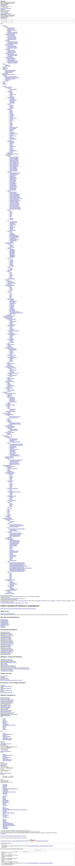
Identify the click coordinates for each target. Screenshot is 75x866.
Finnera (11, 106)
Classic (11, 93)
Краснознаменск (6, 802)
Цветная (11, 151)
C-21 (11, 294)
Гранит (11, 558)
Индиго (26, 600)
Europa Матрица (13, 181)
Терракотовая (12, 146)
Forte (11, 216)
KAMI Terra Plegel (11, 278)
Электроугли (5, 828)
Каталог (4, 25)
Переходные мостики (12, 37)
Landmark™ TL (13, 238)
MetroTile (9, 248)
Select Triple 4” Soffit (14, 417)
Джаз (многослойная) (14, 205)
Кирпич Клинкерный (14, 551)
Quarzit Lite (12, 129)
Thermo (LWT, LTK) (14, 462)
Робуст (11, 245)
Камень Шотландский (14, 543)
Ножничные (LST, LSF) (14, 464)
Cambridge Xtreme (13, 222)
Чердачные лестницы (12, 52)
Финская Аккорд (13, 193)
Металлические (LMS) (14, 463)
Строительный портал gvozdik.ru (41, 840)
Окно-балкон (12, 453)
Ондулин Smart (11, 281)
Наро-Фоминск (6, 808)
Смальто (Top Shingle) (14, 158)
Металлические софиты (12, 46)
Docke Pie (9, 171)
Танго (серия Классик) (14, 199)
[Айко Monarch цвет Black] (6, 637)
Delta (11, 479)
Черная (11, 148)
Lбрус (11, 587)
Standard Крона (13, 179)
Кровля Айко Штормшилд (5, 711)
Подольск (5, 811)
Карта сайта (2, 833)
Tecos (9, 418)
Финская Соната (13, 191)
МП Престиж (12, 398)
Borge (11, 320)
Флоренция (12, 247)
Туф (10, 548)
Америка (53, 600)
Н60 (10, 296)
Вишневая (12, 149)
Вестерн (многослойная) (15, 206)
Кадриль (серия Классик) (15, 197)
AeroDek (9, 243)
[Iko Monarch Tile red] (4, 624)
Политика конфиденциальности (6, 835)
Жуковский (5, 792)
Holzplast (9, 421)
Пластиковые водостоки (12, 42)
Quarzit (11, 124)
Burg (11, 575)
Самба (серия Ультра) (14, 201)
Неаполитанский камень (15, 541)
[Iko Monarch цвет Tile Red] (6, 639)
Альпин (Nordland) (13, 169)
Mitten (9, 415)
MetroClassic (12, 252)
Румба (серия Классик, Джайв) (16, 198)
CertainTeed (10, 231)
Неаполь (11, 547)
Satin (11, 136)
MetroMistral (12, 256)
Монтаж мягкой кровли (10, 71)
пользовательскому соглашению (46, 845)
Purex (11, 126)
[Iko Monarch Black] (4, 620)
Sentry (11, 522)
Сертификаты (8, 79)
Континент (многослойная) (15, 207)
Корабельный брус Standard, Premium (17, 528)
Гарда (11, 90)
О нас (4, 63)
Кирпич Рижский (13, 545)
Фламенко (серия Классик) (15, 200)
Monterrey (12, 105)
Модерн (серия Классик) (15, 196)
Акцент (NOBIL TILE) (14, 163)
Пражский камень (13, 544)
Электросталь (5, 827)
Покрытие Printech (13, 430)
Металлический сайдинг (12, 60)
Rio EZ (11, 275)
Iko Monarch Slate (3, 621)
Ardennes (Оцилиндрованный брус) (17, 525)
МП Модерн (12, 400)
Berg (11, 574)
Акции (4, 81)
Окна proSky (12, 451)
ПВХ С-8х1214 (13, 313)
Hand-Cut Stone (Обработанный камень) (18, 563)
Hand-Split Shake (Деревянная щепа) (17, 569)
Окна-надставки (13, 452)
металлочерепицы (7, 680)
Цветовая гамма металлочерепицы (12, 77)
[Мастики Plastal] (4, 664)
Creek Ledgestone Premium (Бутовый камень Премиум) (21, 568)
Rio (10, 273)
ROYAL (11, 262)
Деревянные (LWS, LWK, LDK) (16, 459)
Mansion (11, 219)
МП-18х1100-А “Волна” (14, 311)
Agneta (11, 125)
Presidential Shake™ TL (14, 239)
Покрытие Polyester (14, 429)
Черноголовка (5, 822)
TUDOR (11, 259)
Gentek (9, 433)
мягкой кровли (15, 680)
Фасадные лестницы (12, 39)
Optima (11, 323)
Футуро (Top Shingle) (14, 159)
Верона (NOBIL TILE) (14, 162)
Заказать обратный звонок (5, 8)
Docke (9, 408)
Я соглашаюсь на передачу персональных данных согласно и (28, 845)
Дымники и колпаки (12, 51)
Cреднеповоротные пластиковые (16, 445)
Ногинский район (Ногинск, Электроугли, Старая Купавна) (15, 809)
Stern (11, 573)
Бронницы (5, 787)
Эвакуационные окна (14, 454)
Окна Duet (12, 448)
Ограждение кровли (12, 36)
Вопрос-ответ (8, 66)
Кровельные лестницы (12, 38)
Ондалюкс (10, 280)
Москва (4, 807)
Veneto (11, 274)
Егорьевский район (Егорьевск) (9, 791)
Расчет (1, 679)
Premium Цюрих (13, 189)
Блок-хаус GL (12, 582)
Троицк (4, 820)
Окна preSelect (13, 450)
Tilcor (9, 258)
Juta (10, 474)
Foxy (11, 215)
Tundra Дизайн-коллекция (15, 535)
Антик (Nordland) (13, 167)
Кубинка (4, 803)
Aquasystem (10, 434)
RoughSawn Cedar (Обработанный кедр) (18, 570)
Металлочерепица (11, 27)
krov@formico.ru (3, 5)
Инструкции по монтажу (10, 78)
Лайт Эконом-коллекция (15, 536)
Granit (11, 131)
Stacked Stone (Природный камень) (17, 564)
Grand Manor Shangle (14, 237)
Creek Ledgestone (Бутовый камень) (17, 566)
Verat (8, 406)
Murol (9, 405)
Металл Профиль (11, 97)
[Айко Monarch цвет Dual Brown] (7, 643)
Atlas (11, 120)
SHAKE (11, 261)
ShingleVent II (10, 471)
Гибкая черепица (11, 28)
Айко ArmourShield (4, 709)
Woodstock (12, 588)
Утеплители (10, 56)
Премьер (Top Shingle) (14, 160)
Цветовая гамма (11, 141)
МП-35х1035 (12, 309)
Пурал (11, 110)
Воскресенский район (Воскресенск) (10, 788)
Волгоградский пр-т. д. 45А (6, 743)
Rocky (11, 214)
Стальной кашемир (14, 133)
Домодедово (5, 790)
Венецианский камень (14, 542)
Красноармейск (6, 800)
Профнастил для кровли (12, 32)
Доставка (5, 67)
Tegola (9, 155)
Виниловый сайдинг (12, 58)
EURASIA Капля (13, 174)
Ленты (9, 502)
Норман (11, 113)
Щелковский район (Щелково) (9, 825)
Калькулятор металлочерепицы (9, 74)
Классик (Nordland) (14, 166)
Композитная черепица (12, 29)
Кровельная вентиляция (12, 54)
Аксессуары (7, 49)
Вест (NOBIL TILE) (14, 164)
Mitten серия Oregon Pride (17, 596)
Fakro (9, 443)
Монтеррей (12, 98)
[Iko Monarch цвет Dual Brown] (6, 652)
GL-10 (11, 288)
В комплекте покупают (31, 608)
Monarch (11, 227)
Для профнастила (11, 339)
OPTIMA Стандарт (13, 438)
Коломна (4, 798)
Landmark (12, 233)
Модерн (11, 92)
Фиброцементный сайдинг (13, 61)
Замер (4, 82)
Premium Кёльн (13, 188)
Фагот (11, 559)
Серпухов (5, 816)
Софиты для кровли (9, 44)
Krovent (9, 470)
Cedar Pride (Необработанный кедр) (17, 571)
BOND (11, 263)
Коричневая (12, 142)
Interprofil (9, 314)
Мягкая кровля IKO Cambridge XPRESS (12, 598)
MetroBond (12, 249)
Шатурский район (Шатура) (8, 824)
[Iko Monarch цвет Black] (5, 633)
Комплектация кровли (9, 53)
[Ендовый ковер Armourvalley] (6, 660)
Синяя (11, 147)
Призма (11, 118)
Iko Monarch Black (4, 619)
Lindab (9, 403)
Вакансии (7, 64)
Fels (10, 577)
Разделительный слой (12, 500)
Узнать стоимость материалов (7, 864)
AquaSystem (10, 428)
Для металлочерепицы (12, 348)
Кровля (6, 26)
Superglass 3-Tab (13, 224)
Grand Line (10, 91)
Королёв (4, 799)
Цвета (11, 608)
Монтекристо (12, 100)
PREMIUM (12, 440)
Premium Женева (13, 183)
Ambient (11, 218)
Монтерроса (12, 101)
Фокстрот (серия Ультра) (15, 202)
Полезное (5, 75)
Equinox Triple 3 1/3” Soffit (15, 416)
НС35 (11, 295)
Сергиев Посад (6, 814)
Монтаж (4, 69)
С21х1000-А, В (13, 303)
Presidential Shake (13, 240)
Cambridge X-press (13, 221)
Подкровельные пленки (12, 55)
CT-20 (11, 232)
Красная (11, 143)
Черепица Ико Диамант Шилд (6, 702)
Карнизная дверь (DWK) (15, 461)
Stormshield (12, 223)
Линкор (9, 412)
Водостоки (7, 40)
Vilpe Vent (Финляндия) (12, 468)
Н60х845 (11, 307)
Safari (11, 122)
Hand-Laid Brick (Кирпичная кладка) (17, 562)
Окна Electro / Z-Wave (14, 449)
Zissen (11, 277)
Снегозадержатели (11, 35)
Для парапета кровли (12, 355)
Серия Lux (12, 410)
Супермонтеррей (13, 89)
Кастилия (22, 600)
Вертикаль (12, 584)
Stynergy (9, 88)
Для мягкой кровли (11, 325)
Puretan (11, 116)
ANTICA (11, 260)
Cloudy (11, 123)
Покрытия (10, 109)
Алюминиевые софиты (12, 47)
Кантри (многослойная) (14, 204)
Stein (11, 576)
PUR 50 (11, 130)
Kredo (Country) (13, 94)
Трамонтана (12, 102)
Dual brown (2, 626)
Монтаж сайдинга (8, 72)
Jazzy (11, 213)
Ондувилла (10, 284)
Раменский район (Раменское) (9, 812)
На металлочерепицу (12, 319)
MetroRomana (12, 255)
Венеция (11, 549)
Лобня (4, 804)
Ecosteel (11, 134)
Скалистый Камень (14, 552)
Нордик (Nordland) (13, 168)
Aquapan (11, 257)
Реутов (4, 813)
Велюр (11, 112)
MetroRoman (12, 250)
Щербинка (5, 826)
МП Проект (12, 399)
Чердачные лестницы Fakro (5, 688)
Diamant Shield (13, 230)
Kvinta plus (12, 96)
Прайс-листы (5, 68)
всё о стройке (17, 837)
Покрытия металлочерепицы (11, 76)
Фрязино (4, 821)
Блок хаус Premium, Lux (14, 530)
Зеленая (11, 145)
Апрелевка (5, 784)
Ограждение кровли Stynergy (6, 686)
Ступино (4, 819)
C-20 (11, 293)
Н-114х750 (12, 305)
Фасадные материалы (9, 57)
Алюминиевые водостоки (13, 43)
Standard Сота (12, 176)
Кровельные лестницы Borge (6, 690)
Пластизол (12, 119)
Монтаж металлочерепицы (10, 70)
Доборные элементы (22, 608)
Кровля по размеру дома (12, 33)
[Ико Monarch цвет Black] (5, 647)
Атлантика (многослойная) (15, 208)
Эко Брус (11, 581)
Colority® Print (13, 135)
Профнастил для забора (12, 62)
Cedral (9, 591)
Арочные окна (13, 446)
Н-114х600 (12, 306)
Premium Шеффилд (13, 185)
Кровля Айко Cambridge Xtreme (6, 700)
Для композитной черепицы (13, 330)
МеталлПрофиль (13, 321)
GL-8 (11, 287)
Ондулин (9, 31)
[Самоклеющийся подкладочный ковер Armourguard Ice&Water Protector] (15, 668)
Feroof (9, 271)
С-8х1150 (12, 299)
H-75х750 (12, 304)
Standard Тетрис (13, 177)
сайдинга (20, 680)
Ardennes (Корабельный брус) (16, 524)
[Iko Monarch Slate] (4, 622)
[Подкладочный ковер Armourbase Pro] (8, 666)
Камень (11, 553)
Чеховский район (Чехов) (8, 823)
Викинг (11, 111)
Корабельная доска (13, 583)
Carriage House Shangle (14, 236)
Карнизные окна (13, 447)
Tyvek (11, 475)
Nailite (9, 561)
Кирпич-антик (13, 556)
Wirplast (9, 467)
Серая (11, 144)
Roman (11, 269)
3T (10, 217)
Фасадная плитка (13, 555)
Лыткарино (5, 805)
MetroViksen (12, 253)
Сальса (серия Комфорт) (14, 195)
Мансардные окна (11, 50)
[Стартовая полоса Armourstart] (6, 670)
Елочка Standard (13, 529)
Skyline (11, 225)
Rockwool (9, 517)
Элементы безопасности (10, 34)
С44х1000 (12, 308)
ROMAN (11, 265)
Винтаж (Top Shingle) (14, 156)
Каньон (11, 557)
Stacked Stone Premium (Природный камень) (18, 565)
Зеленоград (5, 793)
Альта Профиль (11, 539)
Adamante (12, 107)
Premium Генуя (13, 184)
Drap (11, 140)
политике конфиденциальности (32, 845)
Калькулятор (10, 152)
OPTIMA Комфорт (13, 439)
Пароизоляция (10, 481)
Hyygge (11, 108)
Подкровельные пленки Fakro (6, 692)
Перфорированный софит (15, 422)
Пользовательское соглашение (20, 835)
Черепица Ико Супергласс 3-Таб (6, 713)
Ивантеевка (5, 795)
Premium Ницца (13, 186)
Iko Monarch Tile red (4, 623)
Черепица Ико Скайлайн (5, 707)
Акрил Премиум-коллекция (15, 534)
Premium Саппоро (13, 187)
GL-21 (11, 290)
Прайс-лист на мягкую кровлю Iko (7, 613)
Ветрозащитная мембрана (13, 488)
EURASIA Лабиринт (14, 173)
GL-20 (11, 289)
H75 (10, 297)
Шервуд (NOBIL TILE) (14, 165)
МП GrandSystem (13, 401)
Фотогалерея (15, 608)
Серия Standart (13, 409)
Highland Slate (12, 234)
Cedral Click (10, 592)
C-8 (10, 292)
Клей (9, 507)
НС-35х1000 (12, 310)
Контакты (5, 84)
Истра (4, 797)
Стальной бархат (13, 117)
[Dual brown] (3, 627)
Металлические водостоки (13, 41)
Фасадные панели (11, 59)
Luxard (9, 267)
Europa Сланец (13, 180)
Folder (11, 477)
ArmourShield (12, 226)
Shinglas (9, 190)
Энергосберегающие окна (15, 455)
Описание (8, 608)
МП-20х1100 (12, 302)
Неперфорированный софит (15, 423)
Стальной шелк (13, 128)
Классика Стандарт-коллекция (16, 533)
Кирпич (11, 554)
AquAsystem (10, 395)
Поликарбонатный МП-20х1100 (16, 312)
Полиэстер (12, 114)
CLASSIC (12, 266)
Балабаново (5, 785)
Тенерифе (69, 600)
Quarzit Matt (12, 132)
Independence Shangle (14, 235)
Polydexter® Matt (13, 138)
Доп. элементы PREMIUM (15, 441)
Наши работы (5, 73)
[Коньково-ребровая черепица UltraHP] (8, 662)
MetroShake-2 (12, 251)
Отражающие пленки (12, 495)
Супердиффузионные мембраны (14, 491)
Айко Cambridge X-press (5, 705)
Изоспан (11, 476)
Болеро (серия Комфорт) (15, 194)
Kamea (11, 95)
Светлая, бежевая (13, 150)
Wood (11, 272)
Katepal (9, 209)
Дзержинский (5, 789)
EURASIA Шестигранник (15, 172)
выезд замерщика (4, 676)
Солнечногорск (6, 817)
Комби (11, 546)
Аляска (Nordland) (13, 170)
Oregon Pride (12, 521)
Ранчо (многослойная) (14, 203)
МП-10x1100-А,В (13, 301)
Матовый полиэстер (14, 127)
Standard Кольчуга (13, 178)
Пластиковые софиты (12, 45)
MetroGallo (12, 254)
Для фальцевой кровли (12, 333)
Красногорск (5, 801)
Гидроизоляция (11, 473)
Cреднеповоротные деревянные (16, 444)
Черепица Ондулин (11, 283)
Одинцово (5, 810)
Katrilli (11, 212)
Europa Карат (12, 182)
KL (10, 211)
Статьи (6, 80)
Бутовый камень (13, 560)
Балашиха (5, 786)
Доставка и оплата (4, 678)
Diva (11, 276)
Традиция (12, 244)
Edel (11, 578)
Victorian (11, 229)
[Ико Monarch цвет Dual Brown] (6, 635)
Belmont (11, 241)
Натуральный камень (14, 526)
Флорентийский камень (14, 540)
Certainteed (10, 537)
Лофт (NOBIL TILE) (14, 161)
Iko (8, 220)
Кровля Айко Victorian (4, 698)
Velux (9, 437)
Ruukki (9, 104)
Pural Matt (12, 115)
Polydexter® (12, 137)
